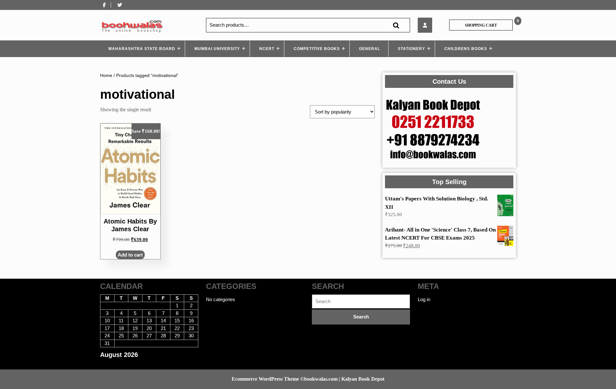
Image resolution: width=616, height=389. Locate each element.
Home (106, 75)
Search (396, 25)
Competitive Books (317, 49)
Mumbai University (217, 49)
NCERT (266, 49)
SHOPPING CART (481, 25)
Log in (424, 299)
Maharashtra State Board (141, 49)
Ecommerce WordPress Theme (265, 379)
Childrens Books (465, 49)
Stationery (411, 49)
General (369, 49)
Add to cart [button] (130, 255)
